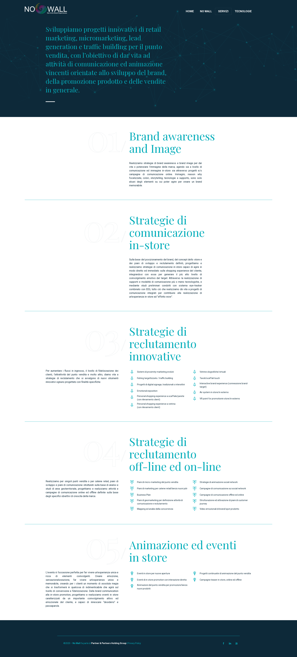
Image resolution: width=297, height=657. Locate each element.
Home (190, 11)
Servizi (223, 11)
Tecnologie (243, 11)
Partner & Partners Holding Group (108, 643)
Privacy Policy (134, 643)
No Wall (206, 11)
